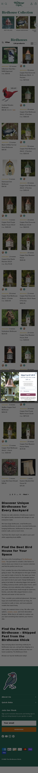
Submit (28, 394)
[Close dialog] (36, 373)
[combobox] (21, 391)
